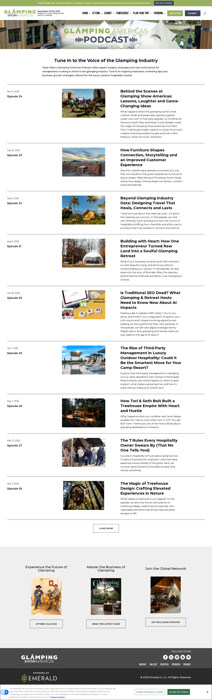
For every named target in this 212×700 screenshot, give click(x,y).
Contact (143, 665)
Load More (106, 528)
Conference (122, 13)
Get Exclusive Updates (165, 622)
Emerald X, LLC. (158, 677)
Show (85, 13)
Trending (158, 13)
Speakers (176, 665)
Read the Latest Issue (106, 624)
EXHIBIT (192, 13)
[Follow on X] (171, 657)
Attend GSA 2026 (46, 624)
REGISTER (175, 13)
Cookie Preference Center (149, 692)
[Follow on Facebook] (165, 657)
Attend (96, 13)
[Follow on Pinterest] (188, 657)
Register (164, 665)
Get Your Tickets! (164, 3)
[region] (106, 692)
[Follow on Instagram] (177, 657)
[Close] (207, 692)
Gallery (153, 665)
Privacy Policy (57, 697)
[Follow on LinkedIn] (182, 657)
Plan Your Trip (141, 13)
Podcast (187, 665)
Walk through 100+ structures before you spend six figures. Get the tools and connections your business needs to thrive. (94, 3)
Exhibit (108, 13)
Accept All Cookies (178, 692)
